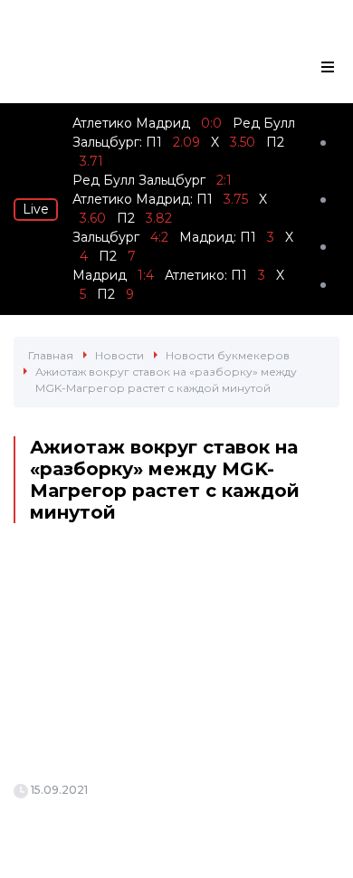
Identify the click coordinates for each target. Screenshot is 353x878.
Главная (50, 355)
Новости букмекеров (228, 355)
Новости (119, 355)
